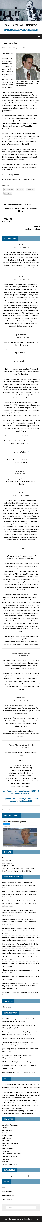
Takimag (5, 1151)
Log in (4, 1187)
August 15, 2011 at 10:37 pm (21, 551)
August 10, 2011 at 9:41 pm (21, 474)
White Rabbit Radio (9, 1164)
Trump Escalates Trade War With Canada (18, 1038)
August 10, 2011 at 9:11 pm (21, 364)
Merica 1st (6, 1146)
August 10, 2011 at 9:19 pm (21, 455)
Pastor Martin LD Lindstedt (21, 744)
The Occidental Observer (11, 1153)
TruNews (5, 1159)
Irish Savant (6, 1140)
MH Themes (34, 1219)
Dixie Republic (7, 1135)
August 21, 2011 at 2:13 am (21, 701)
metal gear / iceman (21, 652)
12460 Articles (32, 205)
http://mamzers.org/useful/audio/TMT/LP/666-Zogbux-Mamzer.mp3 (21, 792)
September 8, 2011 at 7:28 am (21, 748)
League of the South (10, 1143)
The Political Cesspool (10, 1156)
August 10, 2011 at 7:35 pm (21, 279)
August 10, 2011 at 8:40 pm (21, 338)
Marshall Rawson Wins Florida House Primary (19, 1072)
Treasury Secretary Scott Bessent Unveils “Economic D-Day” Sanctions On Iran (19, 931)
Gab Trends (6, 1138)
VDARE (5, 1161)
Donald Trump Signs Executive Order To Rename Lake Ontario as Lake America (19, 885)
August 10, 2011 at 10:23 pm (21, 496)
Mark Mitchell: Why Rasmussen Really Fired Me (20, 1062)
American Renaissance (10, 1125)
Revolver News (7, 1148)
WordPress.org (7, 1199)
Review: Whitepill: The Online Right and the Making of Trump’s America (21, 938)
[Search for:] (21, 1207)
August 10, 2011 (9, 48)
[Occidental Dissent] (21, 19)
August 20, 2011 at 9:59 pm (21, 656)
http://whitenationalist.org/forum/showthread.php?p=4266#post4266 (21, 799)
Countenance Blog (9, 1132)
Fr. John (21, 548)
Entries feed (7, 1191)
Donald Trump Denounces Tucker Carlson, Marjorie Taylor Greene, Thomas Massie (18, 1056)
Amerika (5, 1127)
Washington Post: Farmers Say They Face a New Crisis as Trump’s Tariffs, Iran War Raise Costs (20, 986)
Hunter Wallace (23, 48)
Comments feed (8, 1195)
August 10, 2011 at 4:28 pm (21, 247)
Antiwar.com (7, 1130)
